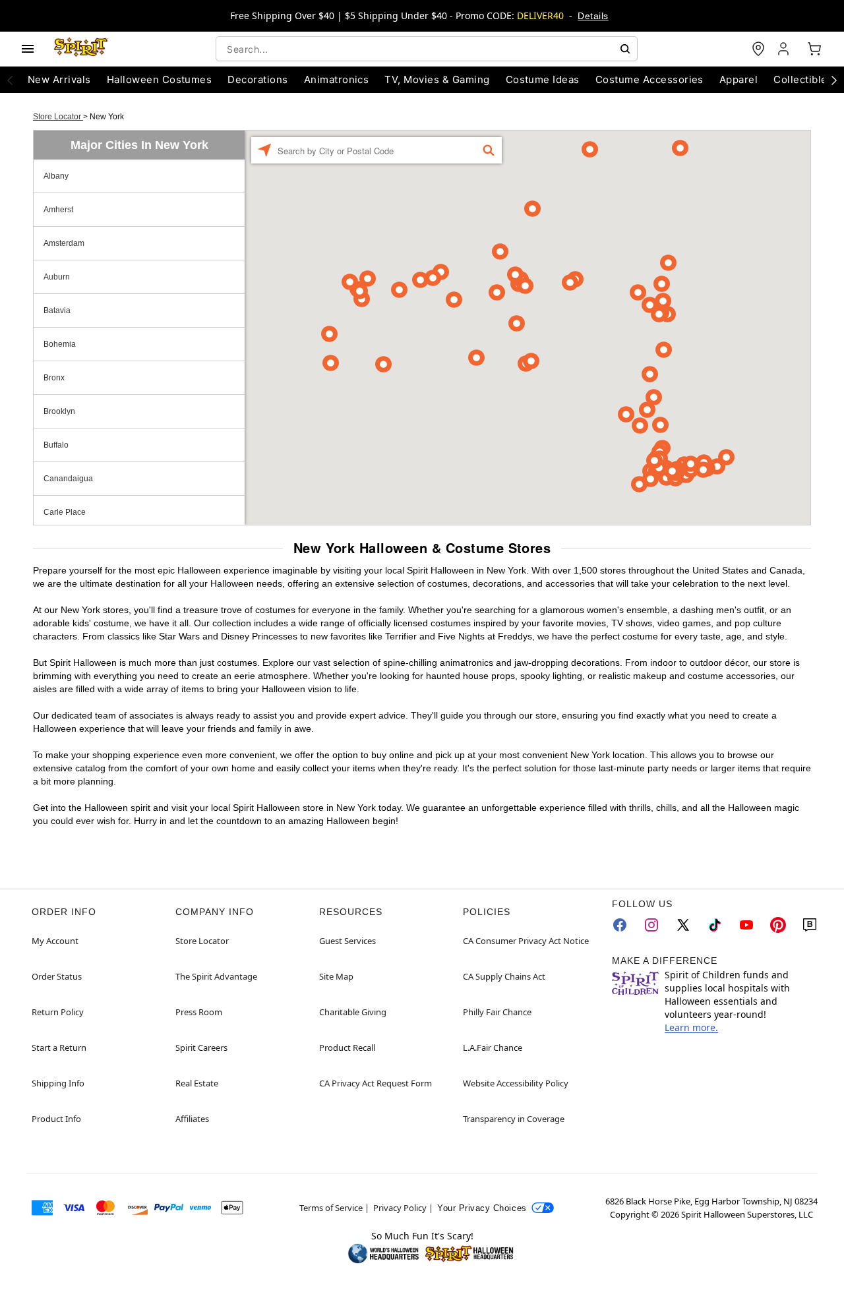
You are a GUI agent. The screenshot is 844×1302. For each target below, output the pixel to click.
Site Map (336, 976)
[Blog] (810, 925)
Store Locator (58, 116)
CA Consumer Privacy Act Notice (526, 941)
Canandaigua (68, 478)
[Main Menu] (28, 49)
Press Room (198, 1012)
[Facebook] (620, 925)
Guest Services (347, 941)
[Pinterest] (778, 925)
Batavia (57, 310)
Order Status (57, 976)
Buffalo (56, 445)
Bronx (54, 377)
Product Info (56, 1119)
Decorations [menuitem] (257, 79)
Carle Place (65, 512)
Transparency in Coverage (513, 1119)
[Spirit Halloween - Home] (81, 49)
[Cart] (814, 49)
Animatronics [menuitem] (336, 79)
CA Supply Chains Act (504, 976)
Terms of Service (331, 1208)
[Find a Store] (758, 49)
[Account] (785, 49)
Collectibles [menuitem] (803, 79)
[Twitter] (683, 925)
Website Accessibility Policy (515, 1083)
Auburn (57, 276)
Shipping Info (58, 1083)
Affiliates (192, 1119)
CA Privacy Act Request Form (375, 1083)
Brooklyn (59, 411)
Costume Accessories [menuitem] (649, 79)
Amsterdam (64, 243)
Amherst (58, 209)
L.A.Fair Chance (492, 1047)
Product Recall (347, 1047)
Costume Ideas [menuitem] (543, 79)
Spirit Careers (201, 1047)
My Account (55, 941)
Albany (56, 176)
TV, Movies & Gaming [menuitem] (436, 79)
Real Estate (196, 1083)
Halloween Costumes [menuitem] (159, 79)
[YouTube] (746, 925)
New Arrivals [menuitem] (59, 79)
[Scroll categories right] (834, 79)
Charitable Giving (352, 1012)
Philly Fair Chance (497, 1012)
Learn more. (691, 1027)
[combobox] (426, 49)
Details (593, 16)
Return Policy (58, 1012)
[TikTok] (715, 925)
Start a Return (59, 1047)
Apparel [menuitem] (738, 79)
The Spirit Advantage (216, 976)
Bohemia (60, 344)
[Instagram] (651, 925)
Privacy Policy (400, 1208)
